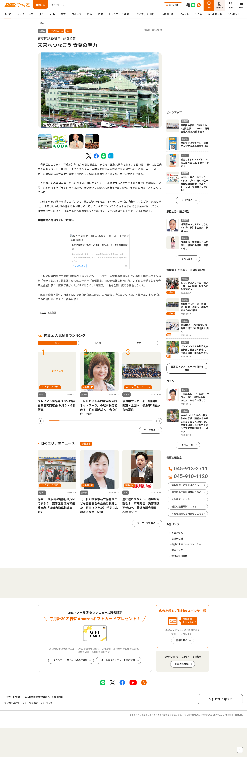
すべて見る (187, 200)
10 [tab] (147, 420)
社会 (52, 14)
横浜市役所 (177, 538)
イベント (184, 14)
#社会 (43, 312)
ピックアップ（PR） (119, 14)
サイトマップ (46, 703)
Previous (45, 89)
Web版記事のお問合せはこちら (188, 513)
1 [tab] (54, 420)
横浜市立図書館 (179, 556)
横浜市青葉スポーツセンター (186, 544)
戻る (42, 23)
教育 (63, 14)
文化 (41, 14)
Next (154, 89)
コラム (198, 14)
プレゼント (234, 14)
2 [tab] (64, 420)
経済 (100, 14)
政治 (89, 14)
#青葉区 (52, 312)
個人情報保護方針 (12, 703)
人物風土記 (167, 14)
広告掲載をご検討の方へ (37, 697)
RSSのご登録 (182, 664)
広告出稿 (173, 5)
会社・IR (219, 8)
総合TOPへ (56, 5)
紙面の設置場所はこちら (184, 506)
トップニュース (25, 14)
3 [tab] (75, 420)
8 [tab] (126, 420)
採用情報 (58, 697)
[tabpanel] (100, 90)
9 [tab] (137, 420)
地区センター (178, 550)
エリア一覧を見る (146, 523)
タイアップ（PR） (146, 14)
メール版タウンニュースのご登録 (118, 660)
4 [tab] (85, 420)
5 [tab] (95, 420)
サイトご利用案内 (30, 703)
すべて (7, 14)
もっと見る (150, 430)
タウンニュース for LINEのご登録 (70, 660)
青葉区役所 (177, 533)
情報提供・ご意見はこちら (185, 485)
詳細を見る (182, 640)
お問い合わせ (223, 699)
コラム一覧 (187, 445)
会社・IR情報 (13, 697)
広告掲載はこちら (181, 499)
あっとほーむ (215, 14)
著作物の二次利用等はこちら (186, 492)
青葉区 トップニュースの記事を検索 (187, 368)
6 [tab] (106, 420)
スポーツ (76, 14)
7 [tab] (116, 420)
